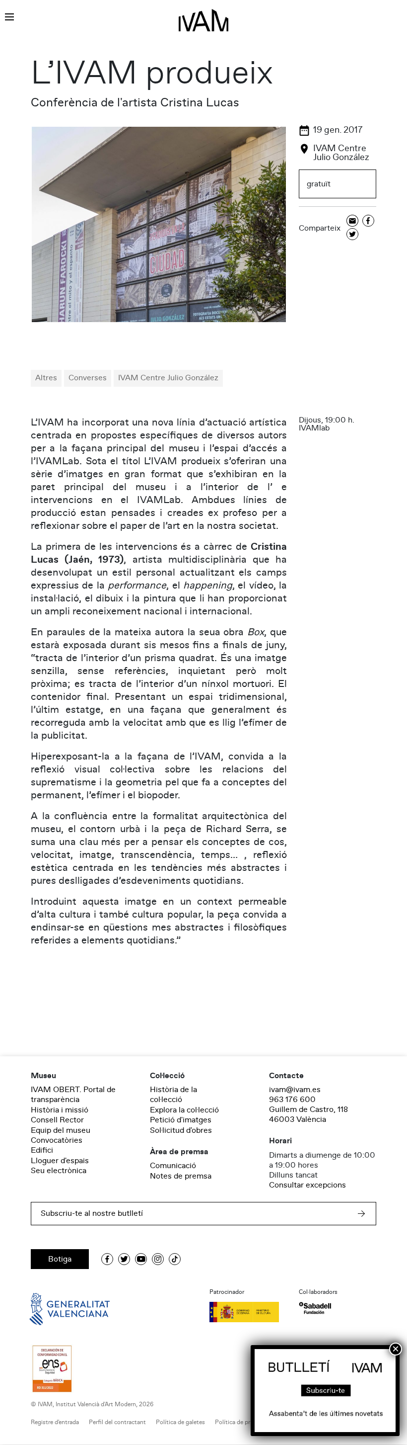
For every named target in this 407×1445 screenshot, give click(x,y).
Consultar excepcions (307, 1185)
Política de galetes (180, 1422)
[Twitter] (352, 235)
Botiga (59, 1259)
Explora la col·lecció (184, 1110)
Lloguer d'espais (60, 1161)
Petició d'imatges (180, 1120)
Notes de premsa (180, 1176)
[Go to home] (55, 1308)
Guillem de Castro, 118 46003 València (308, 1114)
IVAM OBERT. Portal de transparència (73, 1095)
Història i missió (59, 1110)
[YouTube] (141, 1259)
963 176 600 (292, 1100)
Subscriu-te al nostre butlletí (92, 1213)
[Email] (352, 221)
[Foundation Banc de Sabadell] (315, 1308)
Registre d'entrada (55, 1422)
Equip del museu (60, 1130)
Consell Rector (57, 1120)
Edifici (42, 1150)
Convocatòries (56, 1140)
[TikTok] (175, 1259)
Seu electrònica (58, 1171)
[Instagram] (158, 1259)
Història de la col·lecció (173, 1095)
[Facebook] (368, 221)
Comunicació (173, 1166)
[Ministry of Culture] (248, 1312)
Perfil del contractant (117, 1422)
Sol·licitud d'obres (181, 1130)
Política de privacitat (242, 1422)
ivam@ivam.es (295, 1090)
